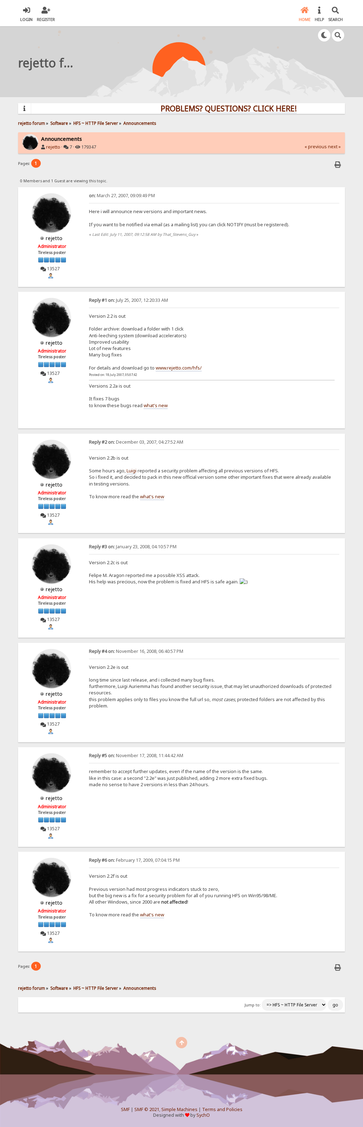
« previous (316, 147)
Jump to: (253, 1005)
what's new (156, 405)
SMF (125, 1109)
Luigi (131, 470)
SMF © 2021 (146, 1109)
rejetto (53, 147)
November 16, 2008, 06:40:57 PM (136, 651)
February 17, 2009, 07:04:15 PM (134, 860)
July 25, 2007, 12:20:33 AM (128, 300)
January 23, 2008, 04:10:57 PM (133, 547)
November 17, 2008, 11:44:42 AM (136, 756)
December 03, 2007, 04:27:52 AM (136, 442)
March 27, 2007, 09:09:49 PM (122, 196)
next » (334, 147)
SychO (203, 1115)
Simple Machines (179, 1109)
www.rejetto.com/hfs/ (179, 368)
